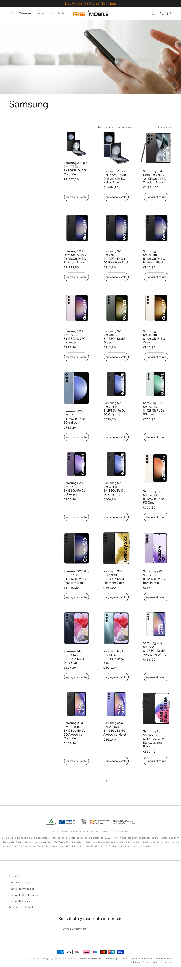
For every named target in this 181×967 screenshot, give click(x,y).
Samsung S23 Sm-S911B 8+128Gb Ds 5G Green (114, 336)
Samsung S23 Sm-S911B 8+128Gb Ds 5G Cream (154, 336)
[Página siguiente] (126, 781)
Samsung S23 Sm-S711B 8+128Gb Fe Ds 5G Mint (153, 408)
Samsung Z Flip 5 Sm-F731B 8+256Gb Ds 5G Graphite (75, 168)
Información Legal (19, 882)
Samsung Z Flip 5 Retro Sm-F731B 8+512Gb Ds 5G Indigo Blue (115, 176)
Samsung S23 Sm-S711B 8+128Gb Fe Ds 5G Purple (74, 488)
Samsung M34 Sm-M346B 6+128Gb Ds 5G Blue (114, 656)
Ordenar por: (105, 127)
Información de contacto (145, 962)
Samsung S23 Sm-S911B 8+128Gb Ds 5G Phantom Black (154, 256)
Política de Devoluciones (23, 895)
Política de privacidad (116, 958)
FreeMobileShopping (42, 958)
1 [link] (107, 781)
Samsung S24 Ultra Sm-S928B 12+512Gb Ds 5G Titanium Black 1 (154, 176)
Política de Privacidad (21, 889)
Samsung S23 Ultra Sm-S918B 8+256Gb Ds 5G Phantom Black (75, 256)
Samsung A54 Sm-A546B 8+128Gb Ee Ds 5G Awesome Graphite (74, 730)
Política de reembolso (90, 958)
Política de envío (163, 958)
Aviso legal (166, 962)
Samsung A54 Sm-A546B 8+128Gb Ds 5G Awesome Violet (114, 728)
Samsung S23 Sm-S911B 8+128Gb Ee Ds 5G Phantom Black (116, 256)
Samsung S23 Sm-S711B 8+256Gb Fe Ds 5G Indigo (74, 416)
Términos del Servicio (21, 907)
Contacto (14, 876)
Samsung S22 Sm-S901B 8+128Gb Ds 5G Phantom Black (114, 576)
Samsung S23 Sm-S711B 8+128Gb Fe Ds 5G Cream (153, 496)
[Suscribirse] (118, 929)
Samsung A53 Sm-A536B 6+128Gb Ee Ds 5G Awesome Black (153, 738)
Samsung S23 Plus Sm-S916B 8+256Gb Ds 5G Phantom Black (76, 576)
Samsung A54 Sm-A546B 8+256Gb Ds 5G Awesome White (154, 648)
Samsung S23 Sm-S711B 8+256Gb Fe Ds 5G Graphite (114, 408)
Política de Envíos (19, 901)
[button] (26, 13)
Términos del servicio (141, 958)
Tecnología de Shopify (65, 958)
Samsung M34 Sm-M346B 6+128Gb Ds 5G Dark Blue (74, 656)
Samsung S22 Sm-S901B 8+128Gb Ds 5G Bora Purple (154, 576)
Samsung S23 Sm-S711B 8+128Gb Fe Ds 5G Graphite (114, 488)
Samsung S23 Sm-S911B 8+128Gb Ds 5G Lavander (75, 336)
